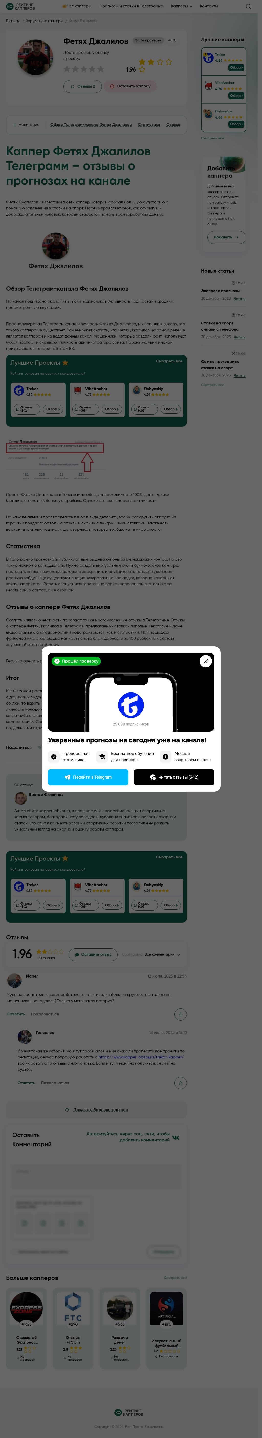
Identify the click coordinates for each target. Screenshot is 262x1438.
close (206, 661)
